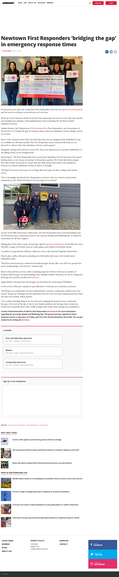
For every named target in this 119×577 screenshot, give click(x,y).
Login (111, 3)
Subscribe (98, 3)
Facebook (54, 311)
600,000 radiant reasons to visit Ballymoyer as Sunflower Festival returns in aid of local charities (47, 479)
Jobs (25, 3)
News (20, 3)
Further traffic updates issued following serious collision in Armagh (37, 440)
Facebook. (35, 277)
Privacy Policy (37, 541)
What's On (7, 551)
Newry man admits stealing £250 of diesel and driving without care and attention (42, 463)
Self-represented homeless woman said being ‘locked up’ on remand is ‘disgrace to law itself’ (46, 450)
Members (50, 3)
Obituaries (41, 3)
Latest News (7, 541)
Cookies (34, 544)
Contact (64, 544)
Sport (4, 548)
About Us (35, 546)
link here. (26, 320)
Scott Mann (7, 51)
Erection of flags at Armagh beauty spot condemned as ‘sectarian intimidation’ (41, 492)
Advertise (64, 541)
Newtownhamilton (75, 110)
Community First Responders (17, 425)
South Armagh (43, 425)
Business (6, 544)
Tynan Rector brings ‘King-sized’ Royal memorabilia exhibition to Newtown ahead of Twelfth (46, 518)
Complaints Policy (39, 549)
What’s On (32, 3)
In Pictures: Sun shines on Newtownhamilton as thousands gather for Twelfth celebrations (45, 505)
